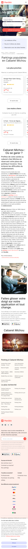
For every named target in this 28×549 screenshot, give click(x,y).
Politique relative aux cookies (13, 536)
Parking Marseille (5, 409)
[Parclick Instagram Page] (2, 425)
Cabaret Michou (20, 53)
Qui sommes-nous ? (6, 463)
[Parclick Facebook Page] (8, 425)
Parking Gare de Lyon (20, 392)
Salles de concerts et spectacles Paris (9, 53)
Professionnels (5, 475)
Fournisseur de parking (7, 478)
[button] (14, 19)
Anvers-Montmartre (10, 250)
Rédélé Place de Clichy (6, 376)
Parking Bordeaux (19, 406)
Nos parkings (5, 467)
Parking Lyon (18, 409)
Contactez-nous (22, 475)
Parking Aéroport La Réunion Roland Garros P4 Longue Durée (6, 394)
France (6, 52)
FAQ (19, 478)
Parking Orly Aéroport (20, 388)
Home (2, 52)
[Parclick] (6, 2)
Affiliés (3, 480)
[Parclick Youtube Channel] (11, 425)
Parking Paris (12, 52)
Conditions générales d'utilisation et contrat (13, 518)
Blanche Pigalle (5, 367)
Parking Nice (4, 406)
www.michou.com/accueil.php (10, 257)
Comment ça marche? (7, 465)
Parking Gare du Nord (6, 398)
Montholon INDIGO (19, 371)
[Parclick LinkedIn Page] (5, 425)
